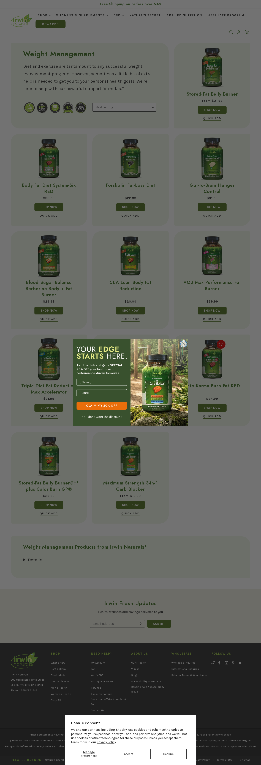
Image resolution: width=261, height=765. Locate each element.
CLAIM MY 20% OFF (101, 406)
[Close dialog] (184, 344)
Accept (129, 754)
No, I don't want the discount (101, 417)
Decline (168, 754)
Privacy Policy (106, 742)
